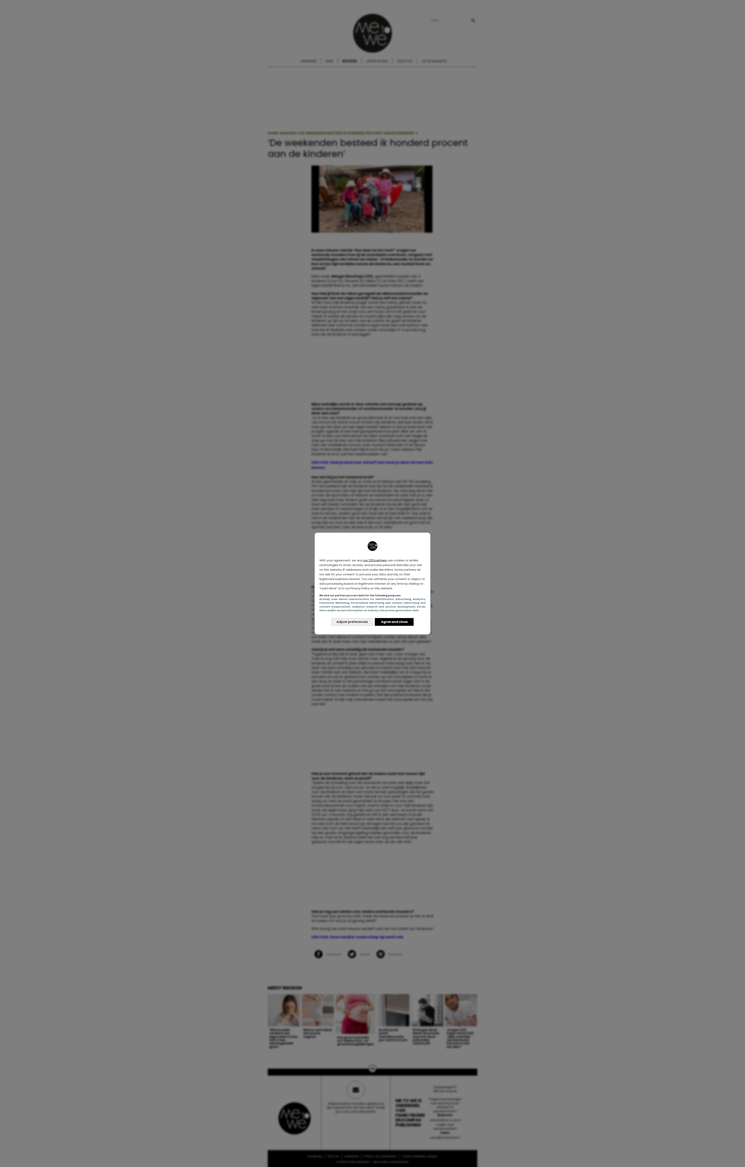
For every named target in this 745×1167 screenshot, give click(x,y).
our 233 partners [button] (375, 560)
